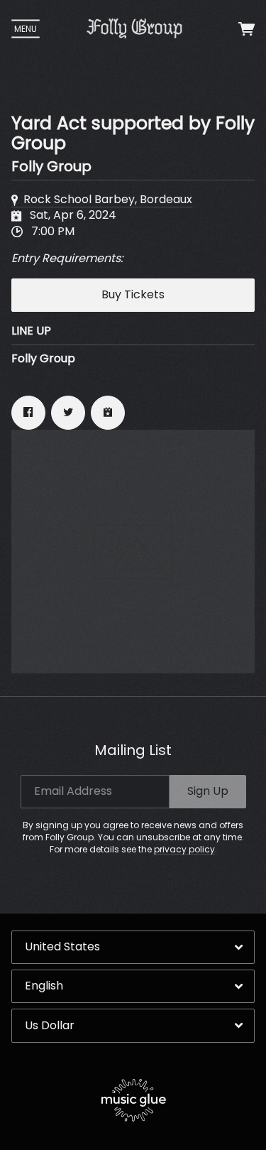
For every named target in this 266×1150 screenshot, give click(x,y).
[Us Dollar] (133, 1025)
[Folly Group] (135, 28)
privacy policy (184, 849)
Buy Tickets (133, 294)
